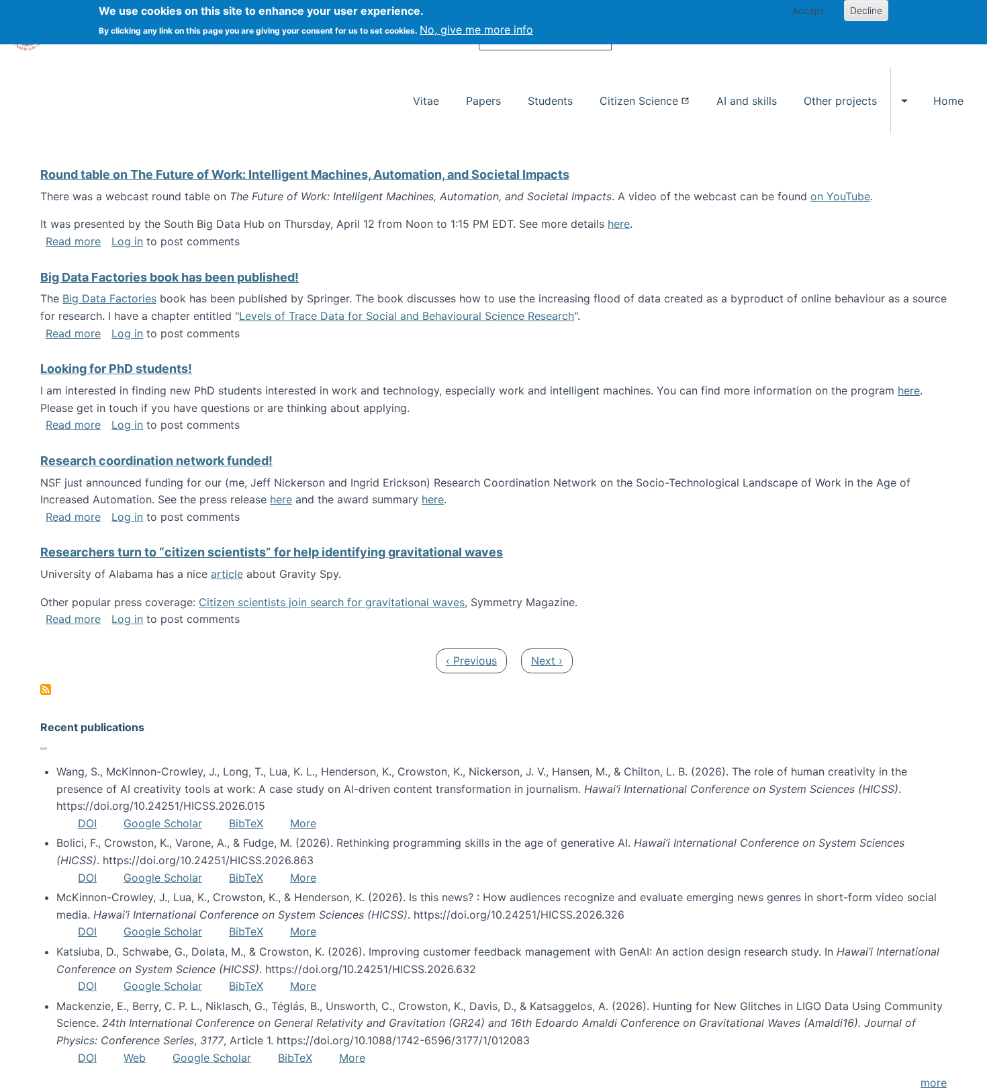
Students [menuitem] (550, 101)
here (619, 223)
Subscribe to (45, 689)
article (227, 574)
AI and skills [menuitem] (746, 101)
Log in (127, 241)
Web (135, 1057)
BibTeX (246, 823)
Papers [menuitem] (483, 101)
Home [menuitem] (948, 101)
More (303, 823)
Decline (866, 10)
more (934, 1082)
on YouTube (840, 196)
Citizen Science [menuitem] (639, 101)
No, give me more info (476, 29)
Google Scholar (163, 823)
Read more (73, 241)
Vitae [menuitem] (426, 101)
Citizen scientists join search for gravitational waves (332, 602)
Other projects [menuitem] (840, 101)
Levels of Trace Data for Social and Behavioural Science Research (406, 316)
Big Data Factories (109, 298)
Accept (808, 10)
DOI (87, 823)
